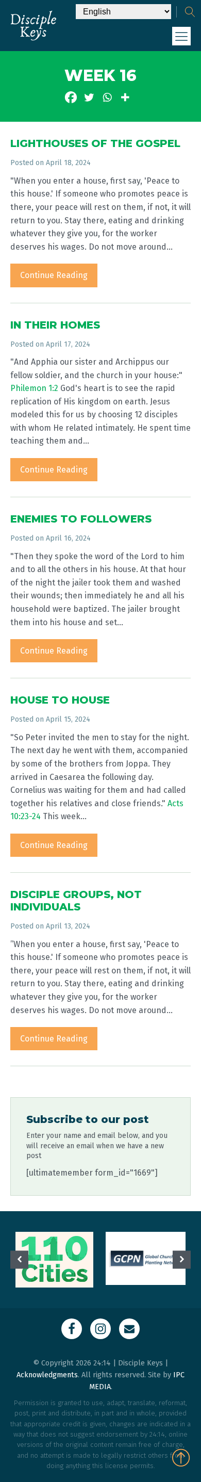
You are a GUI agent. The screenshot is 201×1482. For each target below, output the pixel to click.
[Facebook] (71, 97)
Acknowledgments (47, 1375)
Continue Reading (54, 275)
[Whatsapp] (107, 97)
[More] (125, 97)
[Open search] (190, 12)
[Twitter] (89, 97)
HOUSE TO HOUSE (60, 700)
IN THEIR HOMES (55, 325)
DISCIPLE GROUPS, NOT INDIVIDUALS (76, 900)
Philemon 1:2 (34, 388)
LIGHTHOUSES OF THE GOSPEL (95, 143)
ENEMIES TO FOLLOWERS (81, 519)
